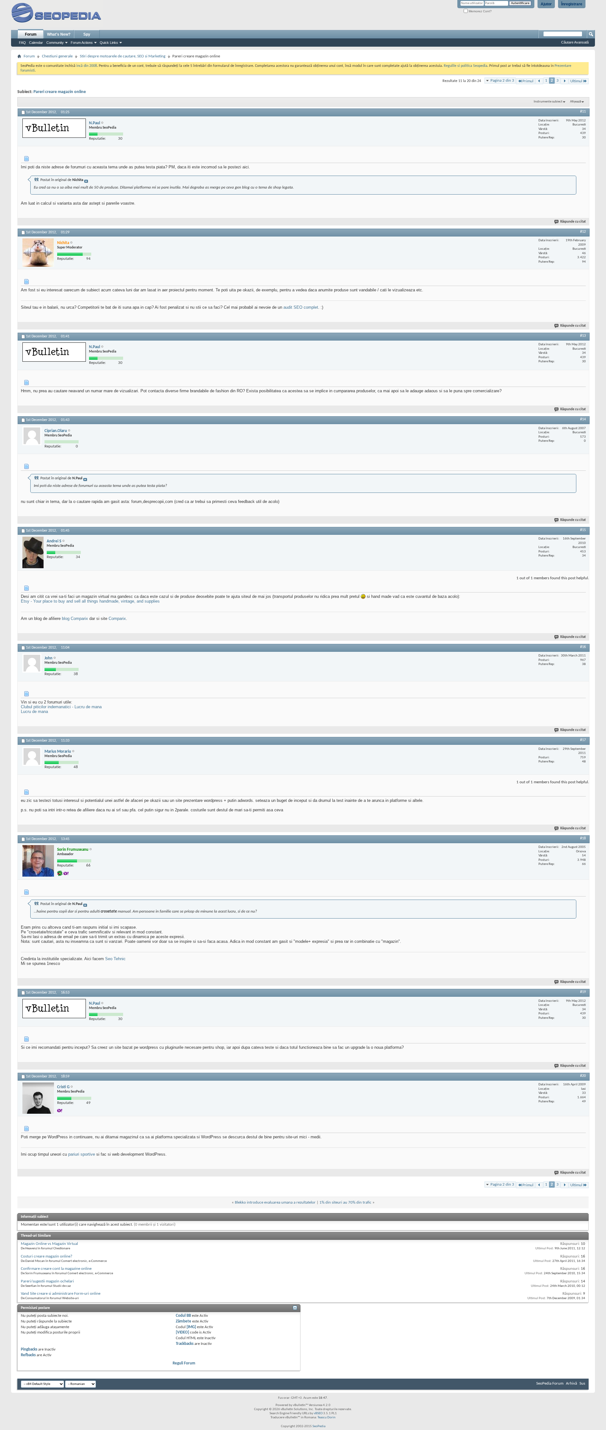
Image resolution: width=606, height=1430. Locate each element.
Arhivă (571, 1383)
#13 (583, 336)
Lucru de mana (34, 711)
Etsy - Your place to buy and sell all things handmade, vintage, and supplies (90, 601)
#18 (583, 838)
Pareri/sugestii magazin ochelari (47, 1281)
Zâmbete (183, 1321)
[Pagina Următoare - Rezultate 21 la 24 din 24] (564, 81)
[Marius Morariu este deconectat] (31, 756)
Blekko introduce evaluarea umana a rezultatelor (275, 1202)
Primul (527, 81)
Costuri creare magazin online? (46, 1256)
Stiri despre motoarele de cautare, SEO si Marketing (122, 56)
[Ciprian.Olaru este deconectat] (31, 435)
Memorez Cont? (480, 11)
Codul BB (183, 1316)
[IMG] (191, 1327)
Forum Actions (82, 42)
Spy (86, 34)
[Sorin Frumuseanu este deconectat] (38, 861)
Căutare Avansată (575, 42)
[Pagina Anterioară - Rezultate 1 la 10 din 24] (539, 81)
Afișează (575, 101)
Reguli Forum (184, 1363)
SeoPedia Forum (549, 1383)
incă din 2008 (86, 66)
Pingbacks (29, 1349)
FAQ (22, 42)
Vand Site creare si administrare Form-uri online (60, 1294)
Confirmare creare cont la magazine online (56, 1269)
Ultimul (576, 81)
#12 (583, 232)
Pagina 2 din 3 (502, 81)
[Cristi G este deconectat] (38, 1098)
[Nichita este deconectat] (38, 252)
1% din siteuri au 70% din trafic (345, 1202)
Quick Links (109, 42)
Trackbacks (184, 1344)
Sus (582, 1383)
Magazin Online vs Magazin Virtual (49, 1244)
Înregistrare (571, 4)
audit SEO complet (300, 307)
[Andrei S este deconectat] (33, 552)
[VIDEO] (182, 1332)
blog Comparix (75, 618)
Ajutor (546, 4)
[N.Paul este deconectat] (54, 128)
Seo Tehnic (115, 958)
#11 (583, 112)
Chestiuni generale (57, 56)
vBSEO (318, 1413)
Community (55, 42)
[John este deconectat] (31, 663)
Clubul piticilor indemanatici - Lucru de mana (61, 706)
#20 (583, 1076)
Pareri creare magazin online (59, 92)
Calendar (36, 42)
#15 (583, 530)
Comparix (117, 618)
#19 (583, 992)
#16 (583, 647)
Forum (31, 34)
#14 (583, 419)
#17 (583, 740)
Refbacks (28, 1355)
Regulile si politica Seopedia (465, 66)
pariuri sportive (81, 1154)
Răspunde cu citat (573, 222)
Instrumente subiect (548, 101)
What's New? (58, 34)
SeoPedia (318, 1426)
